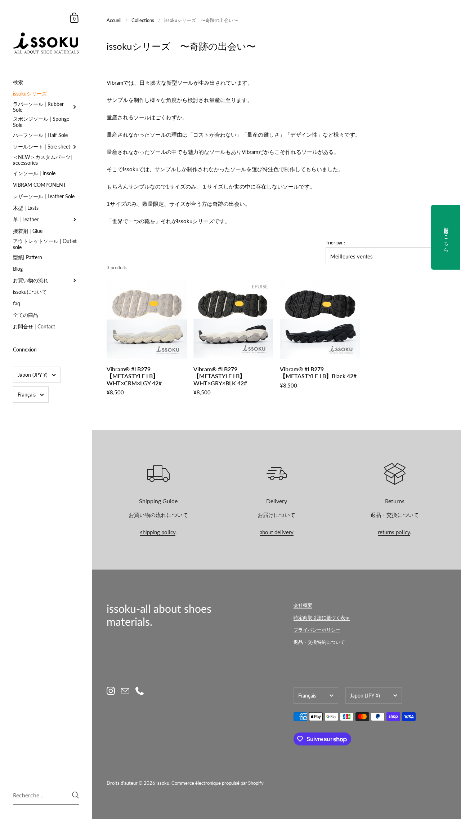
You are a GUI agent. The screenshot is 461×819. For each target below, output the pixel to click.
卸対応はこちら (446, 237)
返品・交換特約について (319, 642)
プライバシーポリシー (317, 630)
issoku (162, 783)
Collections (142, 20)
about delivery (277, 532)
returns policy (394, 532)
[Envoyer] (75, 795)
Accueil (114, 20)
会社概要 (303, 605)
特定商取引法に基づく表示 (322, 617)
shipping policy (157, 532)
